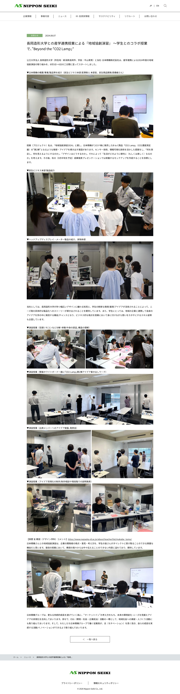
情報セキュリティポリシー (106, 683)
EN (157, 5)
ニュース (62, 16)
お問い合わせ (150, 16)
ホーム (15, 657)
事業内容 (45, 16)
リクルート (130, 16)
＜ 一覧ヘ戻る (90, 639)
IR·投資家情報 (82, 16)
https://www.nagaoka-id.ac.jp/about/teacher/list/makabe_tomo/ (100, 539)
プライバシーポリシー (71, 683)
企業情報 (27, 16)
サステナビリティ (107, 16)
